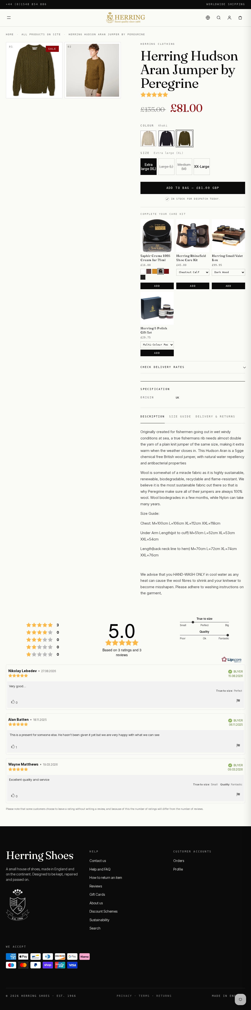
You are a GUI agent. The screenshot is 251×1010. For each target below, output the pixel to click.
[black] (142, 277)
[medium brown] (148, 271)
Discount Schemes (103, 911)
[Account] (229, 18)
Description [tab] (152, 416)
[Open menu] (9, 18)
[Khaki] (184, 138)
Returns (164, 996)
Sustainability (99, 920)
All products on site (41, 34)
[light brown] (154, 271)
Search (94, 928)
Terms (144, 996)
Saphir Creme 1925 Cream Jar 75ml (155, 258)
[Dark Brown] (160, 271)
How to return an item (105, 877)
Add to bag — (192, 188)
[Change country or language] (208, 18)
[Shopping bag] (240, 18)
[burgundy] (166, 271)
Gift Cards (97, 894)
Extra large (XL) (148, 166)
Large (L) (166, 166)
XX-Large (201, 166)
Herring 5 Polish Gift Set (153, 330)
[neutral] (142, 271)
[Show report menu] (238, 701)
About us (96, 903)
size (214, 444)
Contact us (97, 861)
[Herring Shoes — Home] (125, 17)
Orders (178, 861)
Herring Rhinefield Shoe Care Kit (191, 258)
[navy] (166, 138)
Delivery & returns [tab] (215, 416)
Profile (178, 869)
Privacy (124, 996)
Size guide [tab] (180, 416)
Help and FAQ (100, 869)
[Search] (219, 18)
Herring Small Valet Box (227, 258)
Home (10, 34)
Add (157, 286)
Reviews (95, 886)
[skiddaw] (148, 138)
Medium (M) (183, 166)
